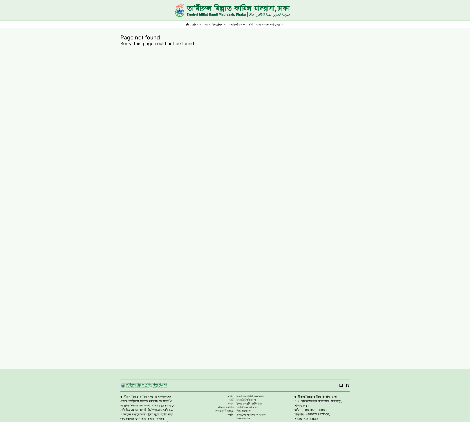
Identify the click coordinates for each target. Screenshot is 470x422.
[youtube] (341, 385)
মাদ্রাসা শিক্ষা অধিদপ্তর (247, 407)
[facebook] (348, 385)
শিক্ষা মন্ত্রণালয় (243, 410)
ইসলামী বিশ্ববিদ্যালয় (246, 399)
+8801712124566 (306, 419)
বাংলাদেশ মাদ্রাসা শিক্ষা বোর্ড (250, 396)
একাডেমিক (235, 24)
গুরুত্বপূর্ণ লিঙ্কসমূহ (224, 410)
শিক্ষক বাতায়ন (243, 418)
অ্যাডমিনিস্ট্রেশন (214, 24)
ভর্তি (250, 24)
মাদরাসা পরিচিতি (226, 407)
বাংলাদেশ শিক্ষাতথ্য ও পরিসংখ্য (251, 414)
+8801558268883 (315, 410)
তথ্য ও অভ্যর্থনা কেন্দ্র (268, 24)
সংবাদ (231, 403)
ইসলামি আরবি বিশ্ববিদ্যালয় (249, 403)
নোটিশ (230, 396)
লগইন (230, 414)
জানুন (195, 24)
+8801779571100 (317, 414)
